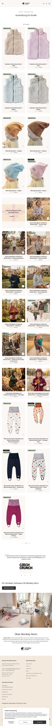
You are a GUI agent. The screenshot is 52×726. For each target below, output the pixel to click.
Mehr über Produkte (9, 588)
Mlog (27, 671)
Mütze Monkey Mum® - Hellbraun (38, 151)
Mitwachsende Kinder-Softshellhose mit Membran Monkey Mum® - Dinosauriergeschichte (13, 440)
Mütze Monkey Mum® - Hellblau (13, 190)
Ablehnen (25, 722)
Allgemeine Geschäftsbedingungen (7, 686)
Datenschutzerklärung (10, 718)
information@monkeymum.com (12, 668)
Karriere (28, 666)
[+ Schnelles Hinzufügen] (23, 55)
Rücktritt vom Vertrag (7, 689)
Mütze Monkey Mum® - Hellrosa (38, 190)
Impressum (28, 668)
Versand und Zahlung (7, 694)
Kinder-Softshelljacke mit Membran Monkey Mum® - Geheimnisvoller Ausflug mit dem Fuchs (13, 359)
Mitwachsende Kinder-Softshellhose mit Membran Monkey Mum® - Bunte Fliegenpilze (38, 487)
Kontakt (4, 699)
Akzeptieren (39, 722)
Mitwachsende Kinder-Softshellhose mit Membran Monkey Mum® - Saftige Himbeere (13, 534)
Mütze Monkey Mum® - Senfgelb (14, 151)
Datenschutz (5, 696)
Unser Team (29, 663)
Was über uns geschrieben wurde (34, 673)
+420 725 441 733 (10, 670)
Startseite (21, 11)
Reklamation (5, 692)
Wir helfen (28, 678)
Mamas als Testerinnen (31, 675)
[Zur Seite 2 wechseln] (29, 543)
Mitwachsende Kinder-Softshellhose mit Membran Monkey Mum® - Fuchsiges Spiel (38, 440)
